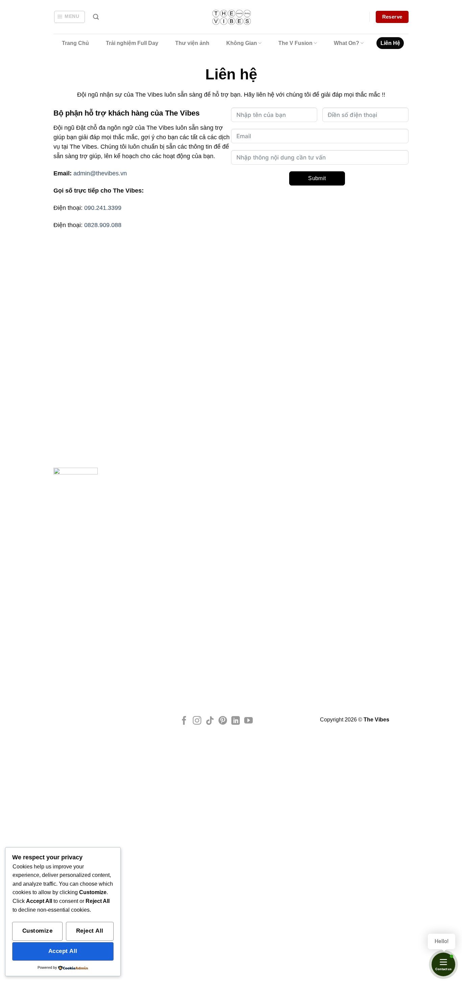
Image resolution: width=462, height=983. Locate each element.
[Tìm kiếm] (96, 17)
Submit (317, 178)
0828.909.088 (102, 225)
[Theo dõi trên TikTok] (210, 721)
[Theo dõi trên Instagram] (197, 721)
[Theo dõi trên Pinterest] (222, 721)
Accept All (62, 951)
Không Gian (241, 43)
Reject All (89, 931)
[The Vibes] (231, 17)
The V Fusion (295, 43)
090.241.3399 (102, 207)
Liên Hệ (390, 43)
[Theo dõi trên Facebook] (184, 721)
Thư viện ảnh (192, 43)
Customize (37, 931)
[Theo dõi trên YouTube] (248, 721)
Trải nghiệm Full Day (132, 43)
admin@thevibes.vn (100, 173)
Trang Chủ (75, 43)
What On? (346, 43)
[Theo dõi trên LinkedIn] (235, 721)
